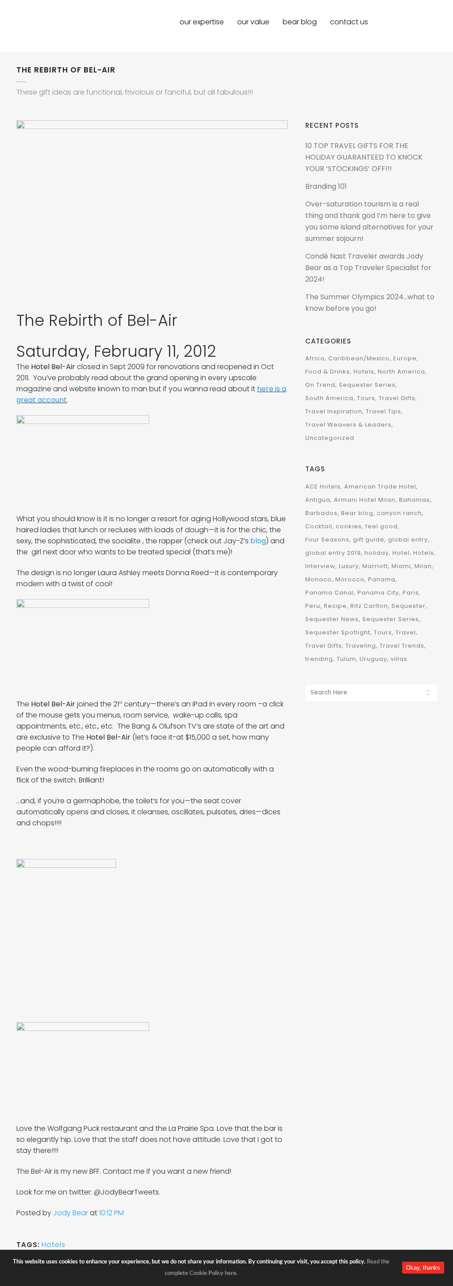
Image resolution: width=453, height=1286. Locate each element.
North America (401, 371)
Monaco (318, 579)
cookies (349, 526)
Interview (320, 566)
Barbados (321, 513)
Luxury (349, 566)
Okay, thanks (423, 1267)
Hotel (401, 553)
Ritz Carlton (369, 606)
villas (399, 659)
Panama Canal (329, 592)
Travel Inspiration (333, 411)
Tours (366, 398)
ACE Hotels (323, 486)
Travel (405, 632)
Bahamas (414, 500)
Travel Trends (402, 645)
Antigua (317, 500)
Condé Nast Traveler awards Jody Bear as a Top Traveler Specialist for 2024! (368, 267)
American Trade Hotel (380, 486)
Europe (405, 358)
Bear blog (357, 513)
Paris (411, 592)
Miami (401, 566)
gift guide (368, 539)
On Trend (320, 385)
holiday (377, 553)
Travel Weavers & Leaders (348, 424)
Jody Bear (71, 1213)
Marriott (375, 566)
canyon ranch (399, 513)
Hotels (53, 1245)
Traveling (361, 645)
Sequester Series (367, 385)
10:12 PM (111, 1213)
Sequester (409, 606)
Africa (315, 358)
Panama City (378, 592)
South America (329, 398)
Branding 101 (326, 186)
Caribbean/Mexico (359, 358)
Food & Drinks (327, 371)
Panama (381, 579)
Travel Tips (383, 411)
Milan (423, 566)
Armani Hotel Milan (364, 500)
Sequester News (332, 619)
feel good (381, 526)
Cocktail (318, 526)
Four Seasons (327, 539)
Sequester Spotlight (337, 632)
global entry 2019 (333, 553)
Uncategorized (329, 438)
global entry (408, 539)
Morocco (350, 579)
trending (319, 659)
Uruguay (373, 659)
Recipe (335, 606)
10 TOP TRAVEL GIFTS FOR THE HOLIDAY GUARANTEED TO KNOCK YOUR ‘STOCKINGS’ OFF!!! (363, 157)
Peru (312, 606)
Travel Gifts (397, 398)
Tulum (346, 659)
